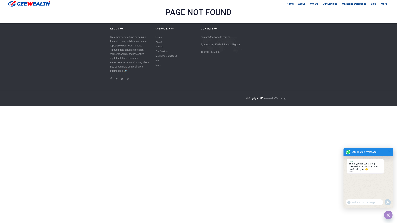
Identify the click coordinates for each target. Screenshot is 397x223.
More (158, 65)
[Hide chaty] (388, 215)
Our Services (162, 51)
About (159, 42)
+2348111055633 (210, 51)
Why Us (159, 46)
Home (159, 37)
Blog (158, 60)
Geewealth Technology (275, 98)
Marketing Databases (166, 56)
